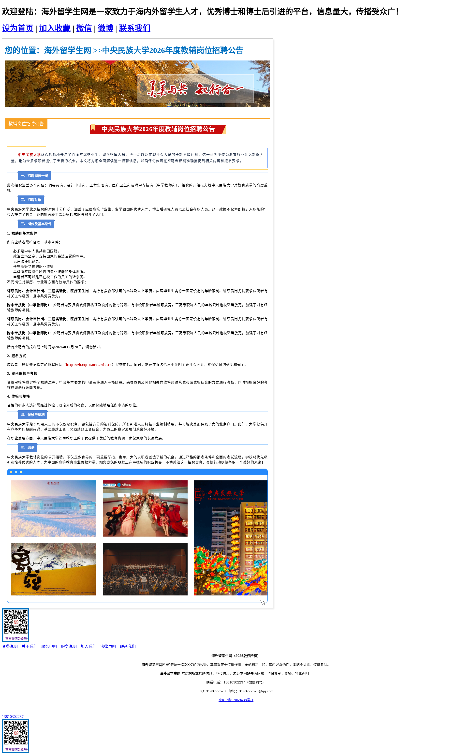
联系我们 (134, 28)
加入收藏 (55, 28)
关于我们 (29, 646)
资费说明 (10, 646)
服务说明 (69, 646)
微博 (105, 28)
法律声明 (108, 646)
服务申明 (49, 646)
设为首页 (17, 28)
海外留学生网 (67, 50)
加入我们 (88, 646)
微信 (84, 28)
